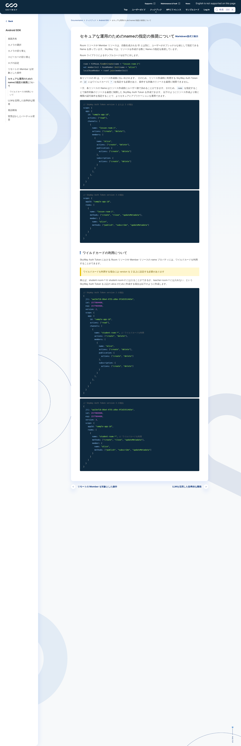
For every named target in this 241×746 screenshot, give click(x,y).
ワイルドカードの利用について (21, 93)
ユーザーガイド (139, 9)
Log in (207, 9)
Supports (148, 4)
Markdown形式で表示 (186, 36)
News (188, 4)
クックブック (156, 9)
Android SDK (104, 20)
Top (125, 9)
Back (10, 21)
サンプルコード (192, 9)
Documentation (77, 20)
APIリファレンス (173, 9)
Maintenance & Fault (169, 4)
